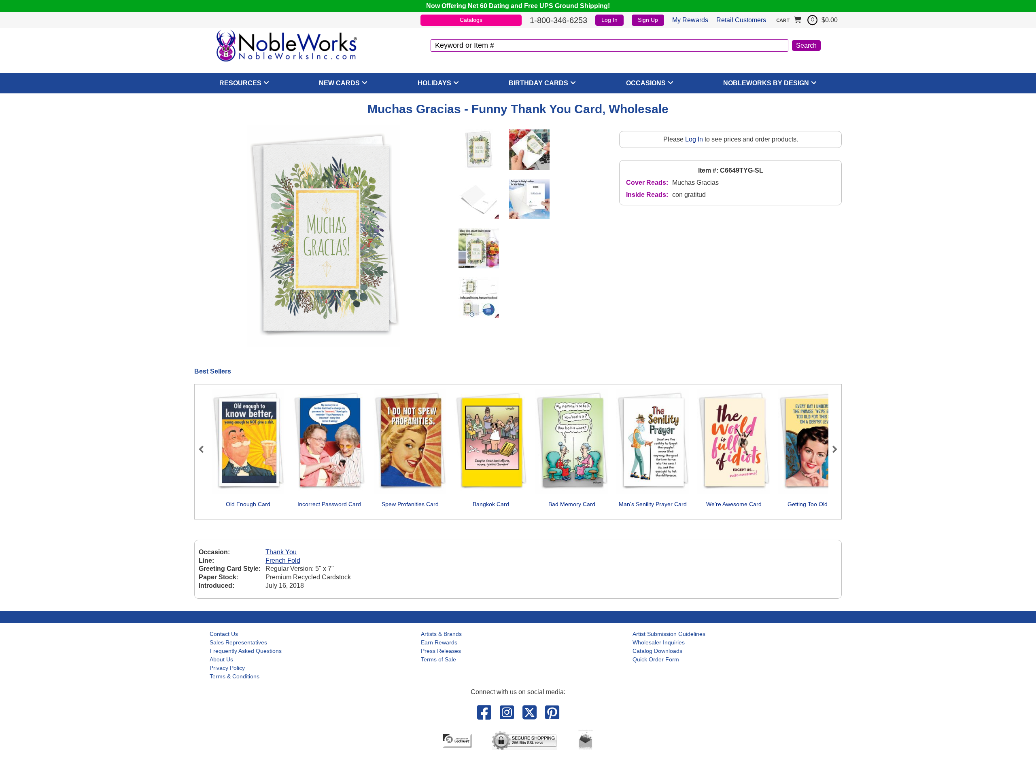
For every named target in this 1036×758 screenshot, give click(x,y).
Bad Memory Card (571, 504)
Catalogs (471, 20)
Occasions (646, 83)
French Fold (282, 560)
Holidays (434, 83)
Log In (609, 20)
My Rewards (690, 20)
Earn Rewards (439, 642)
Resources (240, 83)
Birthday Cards (538, 83)
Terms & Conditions (234, 676)
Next (831, 449)
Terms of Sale (438, 659)
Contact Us (224, 634)
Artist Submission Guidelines (669, 634)
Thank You (281, 552)
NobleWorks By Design (766, 83)
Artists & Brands (441, 634)
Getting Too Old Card (815, 504)
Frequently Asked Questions (246, 651)
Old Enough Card (248, 504)
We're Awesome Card (734, 504)
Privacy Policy (227, 668)
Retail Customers (741, 20)
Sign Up (648, 20)
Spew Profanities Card (410, 504)
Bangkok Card (491, 504)
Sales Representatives (238, 642)
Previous (205, 449)
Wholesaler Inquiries (659, 642)
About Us (221, 659)
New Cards (339, 83)
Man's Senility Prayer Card (653, 504)
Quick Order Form (656, 659)
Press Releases (441, 651)
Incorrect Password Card (329, 504)
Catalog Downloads (657, 651)
